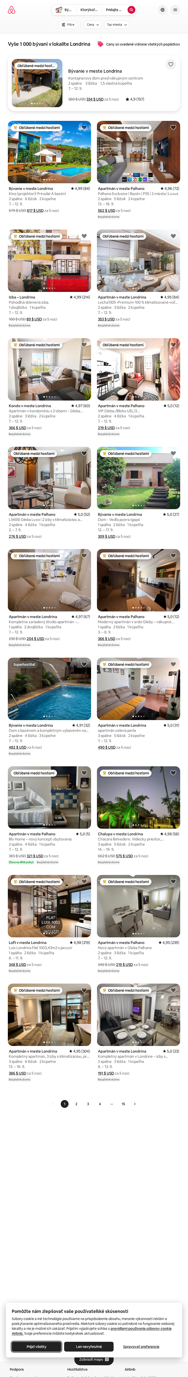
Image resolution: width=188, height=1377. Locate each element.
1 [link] (64, 1104)
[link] (53, 1104)
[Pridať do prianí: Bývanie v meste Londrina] (84, 127)
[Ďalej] (134, 1104)
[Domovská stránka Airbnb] (11, 10)
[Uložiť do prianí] (170, 64)
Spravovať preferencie (141, 1346)
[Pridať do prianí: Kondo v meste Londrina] (84, 344)
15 (123, 1104)
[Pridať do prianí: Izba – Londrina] (84, 236)
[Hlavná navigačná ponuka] (175, 10)
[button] (95, 99)
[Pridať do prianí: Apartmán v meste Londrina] (173, 236)
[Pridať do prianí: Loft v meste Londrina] (84, 881)
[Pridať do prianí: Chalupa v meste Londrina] (173, 773)
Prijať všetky (37, 1346)
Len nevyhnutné (89, 1346)
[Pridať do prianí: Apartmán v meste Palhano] (173, 127)
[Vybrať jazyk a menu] (162, 10)
